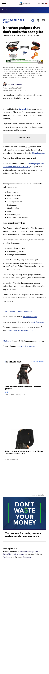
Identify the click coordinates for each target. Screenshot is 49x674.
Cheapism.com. (38, 153)
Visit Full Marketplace (37, 361)
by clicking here (37, 321)
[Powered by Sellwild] (41, 495)
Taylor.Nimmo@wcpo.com (14, 554)
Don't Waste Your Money (13, 21)
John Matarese (16, 84)
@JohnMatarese (30, 316)
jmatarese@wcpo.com (26, 346)
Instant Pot (23, 108)
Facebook (7, 557)
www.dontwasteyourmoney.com (21, 330)
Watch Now (42, 3)
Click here (7, 341)
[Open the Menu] (4, 3)
